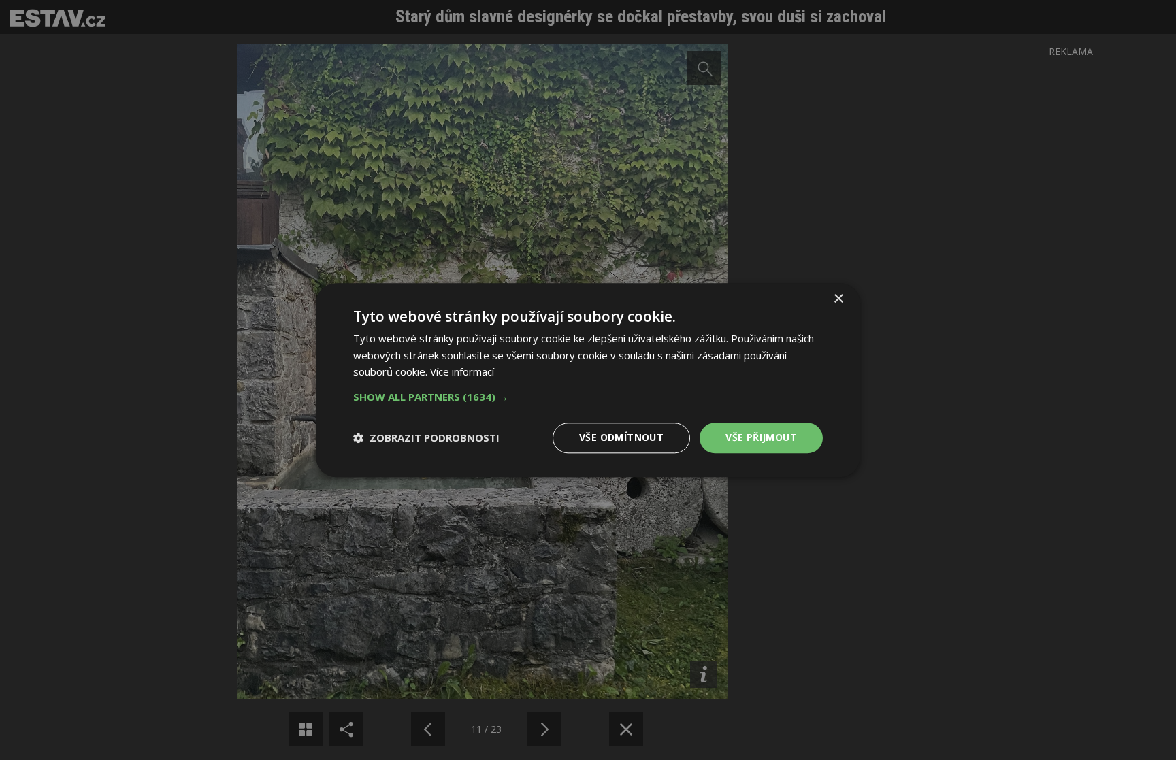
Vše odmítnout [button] (621, 437)
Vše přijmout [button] (761, 437)
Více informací (462, 372)
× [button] (838, 299)
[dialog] (588, 380)
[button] (588, 397)
